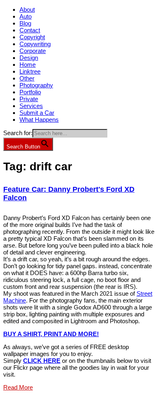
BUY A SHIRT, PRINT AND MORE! (51, 333)
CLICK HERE (41, 360)
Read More (18, 387)
